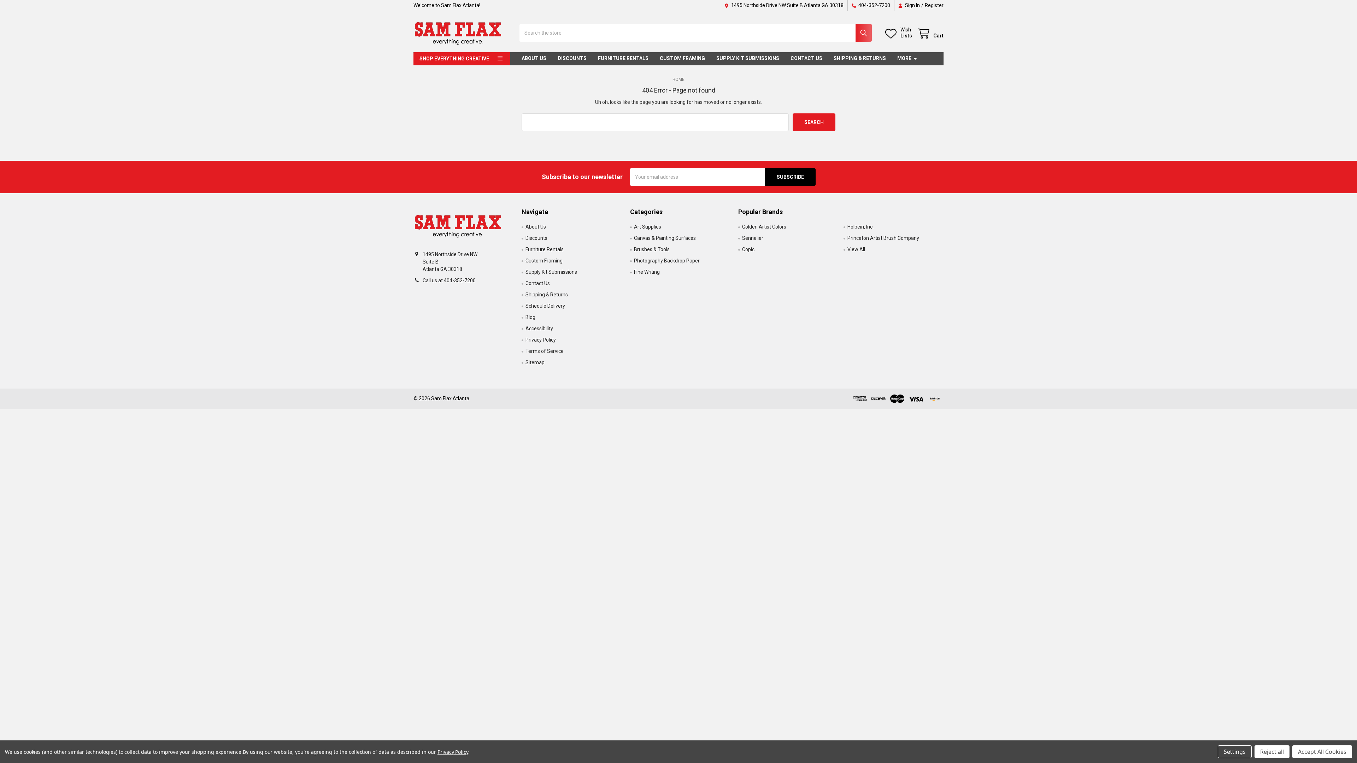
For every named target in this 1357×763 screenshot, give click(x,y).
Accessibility (539, 328)
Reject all (1272, 752)
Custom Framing (682, 58)
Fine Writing (647, 272)
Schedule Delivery (545, 306)
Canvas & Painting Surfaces (665, 238)
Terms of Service (544, 351)
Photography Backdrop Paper (667, 261)
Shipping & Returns (860, 58)
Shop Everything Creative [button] (454, 58)
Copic (748, 249)
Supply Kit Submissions (747, 58)
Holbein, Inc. (860, 227)
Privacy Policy (540, 340)
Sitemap (535, 362)
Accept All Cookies (1322, 752)
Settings (1235, 752)
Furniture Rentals (623, 58)
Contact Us (806, 58)
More (904, 58)
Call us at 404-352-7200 (449, 280)
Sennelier (752, 238)
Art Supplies (647, 227)
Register (934, 5)
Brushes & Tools (652, 249)
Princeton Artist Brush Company (883, 238)
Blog (530, 317)
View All (856, 249)
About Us (534, 58)
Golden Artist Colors (764, 227)
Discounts (572, 58)
